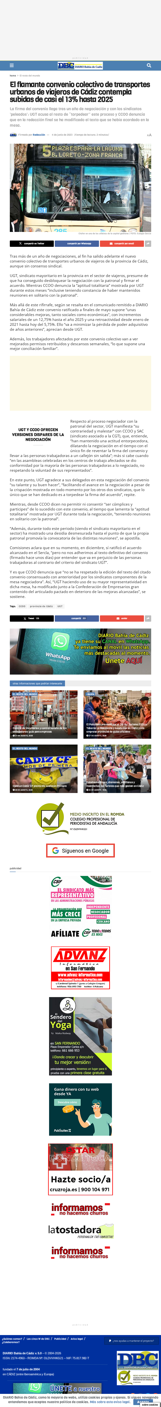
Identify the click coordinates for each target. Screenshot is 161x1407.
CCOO (22, 606)
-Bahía (90, 694)
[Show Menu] (12, 66)
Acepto (143, 1402)
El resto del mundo (30, 75)
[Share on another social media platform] (148, 244)
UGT (60, 606)
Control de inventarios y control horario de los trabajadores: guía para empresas (40, 730)
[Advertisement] (80, 27)
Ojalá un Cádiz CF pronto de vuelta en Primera (39, 786)
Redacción (39, 134)
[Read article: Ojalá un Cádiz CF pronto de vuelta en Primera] (44, 769)
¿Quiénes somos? (12, 1339)
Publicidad (60, 1339)
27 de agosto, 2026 (24, 735)
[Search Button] (149, 66)
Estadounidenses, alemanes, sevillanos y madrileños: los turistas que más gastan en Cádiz (115, 784)
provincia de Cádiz (41, 606)
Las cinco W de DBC (38, 1339)
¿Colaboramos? (11, 1342)
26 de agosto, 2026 (24, 790)
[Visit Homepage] (80, 66)
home (13, 75)
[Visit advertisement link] (80, 652)
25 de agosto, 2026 (97, 790)
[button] (131, 1341)
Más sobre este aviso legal (110, 1402)
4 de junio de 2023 (62, 134)
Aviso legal (77, 1339)
